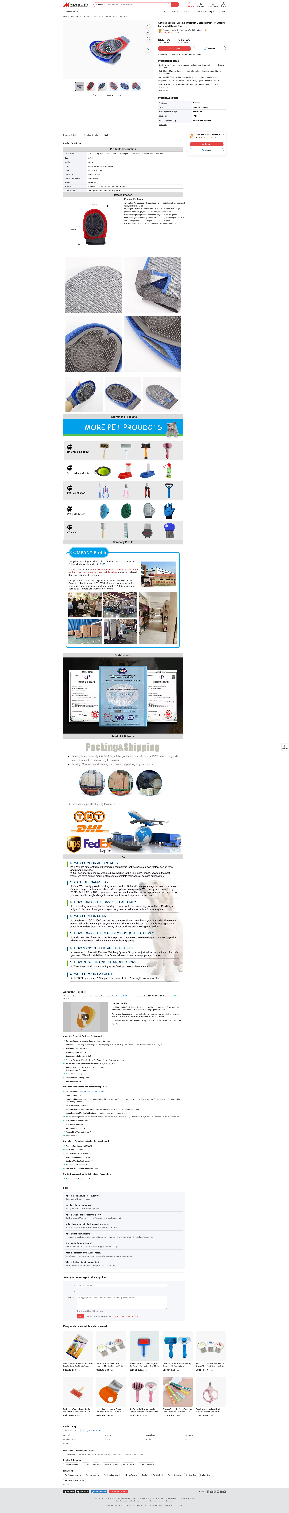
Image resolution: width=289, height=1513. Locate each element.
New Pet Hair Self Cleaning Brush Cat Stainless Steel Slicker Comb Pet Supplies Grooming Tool (144, 1411)
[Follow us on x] (211, 1491)
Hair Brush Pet (190, 1475)
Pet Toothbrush (68, 1443)
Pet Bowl (107, 1439)
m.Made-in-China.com (150, 1501)
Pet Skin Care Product (146, 1464)
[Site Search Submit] (175, 4)
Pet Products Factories (73, 1475)
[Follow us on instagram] (215, 1491)
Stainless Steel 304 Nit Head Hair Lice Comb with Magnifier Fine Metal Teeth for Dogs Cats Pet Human (110, 1365)
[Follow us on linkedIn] (224, 1491)
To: (75, 1291)
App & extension (198, 12)
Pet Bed (96, 1464)
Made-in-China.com (135, 1501)
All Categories (71, 12)
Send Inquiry (174, 48)
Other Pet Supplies (71, 1464)
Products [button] (99, 4)
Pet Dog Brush (158, 1475)
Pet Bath (145, 1475)
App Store (69, 1491)
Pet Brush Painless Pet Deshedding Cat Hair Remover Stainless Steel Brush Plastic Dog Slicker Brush (144, 1365)
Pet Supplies (97, 16)
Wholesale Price (158, 1498)
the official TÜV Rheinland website (129, 996)
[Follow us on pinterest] (221, 1491)
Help (185, 12)
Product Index (183, 1498)
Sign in (223, 6)
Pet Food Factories (92, 1475)
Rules (224, 12)
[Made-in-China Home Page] (75, 4)
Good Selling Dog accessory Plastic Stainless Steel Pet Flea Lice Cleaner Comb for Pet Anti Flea (111, 1411)
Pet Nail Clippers (150, 1435)
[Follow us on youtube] (218, 1491)
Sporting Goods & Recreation (80, 16)
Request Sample (195, 54)
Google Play (82, 1491)
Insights (192, 1498)
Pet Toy (187, 1439)
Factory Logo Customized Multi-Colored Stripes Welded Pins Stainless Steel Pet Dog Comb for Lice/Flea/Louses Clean (210, 1365)
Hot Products (99, 1498)
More (65, 1484)
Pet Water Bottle (69, 1439)
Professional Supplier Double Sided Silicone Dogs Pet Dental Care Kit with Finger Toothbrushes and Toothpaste (78, 1365)
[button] (168, 4)
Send (80, 1316)
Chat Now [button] (211, 49)
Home (65, 16)
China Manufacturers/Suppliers (126, 1498)
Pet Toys (86, 1464)
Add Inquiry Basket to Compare (108, 95)
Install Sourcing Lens (119, 1491)
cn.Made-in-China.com (166, 1501)
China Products (110, 1498)
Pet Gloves (189, 1435)
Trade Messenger (99, 1491)
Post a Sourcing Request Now (126, 1316)
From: (74, 1285)
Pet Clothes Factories (130, 1475)
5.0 (199, 138)
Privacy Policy (179, 1505)
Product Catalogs (95, 1430)
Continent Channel (170, 1498)
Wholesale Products (144, 1498)
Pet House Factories (111, 1475)
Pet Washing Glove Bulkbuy (74, 1480)
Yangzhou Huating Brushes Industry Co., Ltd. (179, 30)
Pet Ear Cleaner (128, 1464)
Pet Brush (82, 1091)
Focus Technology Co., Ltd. (128, 1505)
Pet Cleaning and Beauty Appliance (116, 16)
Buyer (174, 12)
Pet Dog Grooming (174, 1475)
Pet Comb (90, 1091)
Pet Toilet (147, 1439)
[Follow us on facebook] (208, 1491)
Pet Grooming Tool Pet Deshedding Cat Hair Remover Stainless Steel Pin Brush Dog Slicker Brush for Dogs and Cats (76, 1411)
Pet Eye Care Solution (111, 1464)
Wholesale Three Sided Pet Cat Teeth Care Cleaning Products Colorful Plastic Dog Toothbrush (177, 1411)
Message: (72, 1297)
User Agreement (157, 1505)
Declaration (168, 1505)
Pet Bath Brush (205, 1475)
